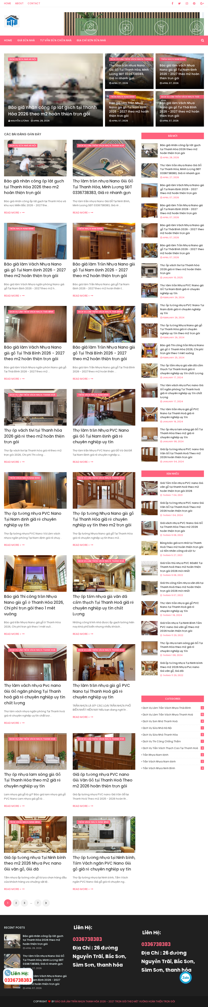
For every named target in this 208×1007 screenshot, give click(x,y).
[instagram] (187, 3)
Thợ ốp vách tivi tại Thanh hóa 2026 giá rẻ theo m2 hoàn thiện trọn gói (34, 436)
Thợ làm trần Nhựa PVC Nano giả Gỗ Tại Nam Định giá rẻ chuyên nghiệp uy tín (101, 436)
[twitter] (179, 3)
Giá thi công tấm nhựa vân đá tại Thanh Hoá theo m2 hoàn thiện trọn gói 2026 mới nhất (181, 587)
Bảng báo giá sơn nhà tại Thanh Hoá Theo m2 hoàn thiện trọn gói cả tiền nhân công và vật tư (181, 547)
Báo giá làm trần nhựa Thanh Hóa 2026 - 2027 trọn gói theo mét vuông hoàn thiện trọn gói (115, 1001)
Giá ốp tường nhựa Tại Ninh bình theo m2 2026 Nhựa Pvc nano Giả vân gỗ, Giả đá (35, 863)
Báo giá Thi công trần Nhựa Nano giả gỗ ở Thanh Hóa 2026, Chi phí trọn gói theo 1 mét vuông (34, 605)
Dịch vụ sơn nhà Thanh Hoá (173, 721)
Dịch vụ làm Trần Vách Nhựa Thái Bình (173, 708)
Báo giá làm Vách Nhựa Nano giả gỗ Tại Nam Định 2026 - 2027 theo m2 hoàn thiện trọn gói (179, 71)
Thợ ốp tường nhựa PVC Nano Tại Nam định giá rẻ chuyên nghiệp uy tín (32, 519)
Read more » (12, 213)
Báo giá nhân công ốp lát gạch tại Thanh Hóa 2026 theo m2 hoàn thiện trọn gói (52, 110)
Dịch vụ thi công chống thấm (173, 741)
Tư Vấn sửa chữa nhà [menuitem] (56, 40)
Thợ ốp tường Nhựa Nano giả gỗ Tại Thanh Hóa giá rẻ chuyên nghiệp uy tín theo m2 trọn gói (103, 519)
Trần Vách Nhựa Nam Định (173, 761)
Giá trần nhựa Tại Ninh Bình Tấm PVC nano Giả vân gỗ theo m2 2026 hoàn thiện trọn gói (181, 627)
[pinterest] (194, 3)
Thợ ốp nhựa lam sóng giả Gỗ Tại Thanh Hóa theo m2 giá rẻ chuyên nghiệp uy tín (32, 780)
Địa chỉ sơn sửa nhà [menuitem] (91, 40)
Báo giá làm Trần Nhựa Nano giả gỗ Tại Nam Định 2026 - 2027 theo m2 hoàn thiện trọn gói (129, 109)
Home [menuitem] (8, 40)
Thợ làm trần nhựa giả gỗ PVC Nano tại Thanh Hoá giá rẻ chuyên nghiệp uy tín (101, 691)
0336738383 (87, 939)
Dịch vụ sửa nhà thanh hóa (173, 734)
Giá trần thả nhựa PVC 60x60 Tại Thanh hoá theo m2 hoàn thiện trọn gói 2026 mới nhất (181, 567)
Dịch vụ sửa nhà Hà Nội (173, 728)
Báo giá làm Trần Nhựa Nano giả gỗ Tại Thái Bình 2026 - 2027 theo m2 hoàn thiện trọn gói (104, 353)
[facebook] (172, 3)
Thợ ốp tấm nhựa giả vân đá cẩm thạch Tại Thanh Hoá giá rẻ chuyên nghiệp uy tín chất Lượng (103, 605)
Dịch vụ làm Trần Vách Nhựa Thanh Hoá (173, 714)
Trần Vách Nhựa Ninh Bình (173, 768)
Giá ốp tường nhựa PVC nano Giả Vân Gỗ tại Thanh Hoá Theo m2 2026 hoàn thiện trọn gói (102, 780)
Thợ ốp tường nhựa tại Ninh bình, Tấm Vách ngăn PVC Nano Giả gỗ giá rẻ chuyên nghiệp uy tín (104, 863)
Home (7, 3)
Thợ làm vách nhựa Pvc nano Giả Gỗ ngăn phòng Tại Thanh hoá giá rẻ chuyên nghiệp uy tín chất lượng (34, 694)
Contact (34, 3)
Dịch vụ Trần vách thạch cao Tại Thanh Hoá (173, 748)
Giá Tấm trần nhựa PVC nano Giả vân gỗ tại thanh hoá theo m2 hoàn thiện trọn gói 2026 (181, 487)
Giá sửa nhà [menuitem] (26, 40)
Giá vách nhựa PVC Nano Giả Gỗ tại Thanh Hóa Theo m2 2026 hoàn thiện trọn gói (181, 527)
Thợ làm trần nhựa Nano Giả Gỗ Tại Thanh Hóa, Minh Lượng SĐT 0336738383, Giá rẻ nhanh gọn (129, 71)
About (19, 3)
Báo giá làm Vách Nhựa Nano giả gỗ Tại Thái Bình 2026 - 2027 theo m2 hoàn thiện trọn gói (179, 109)
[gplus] (201, 3)
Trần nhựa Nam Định (173, 755)
